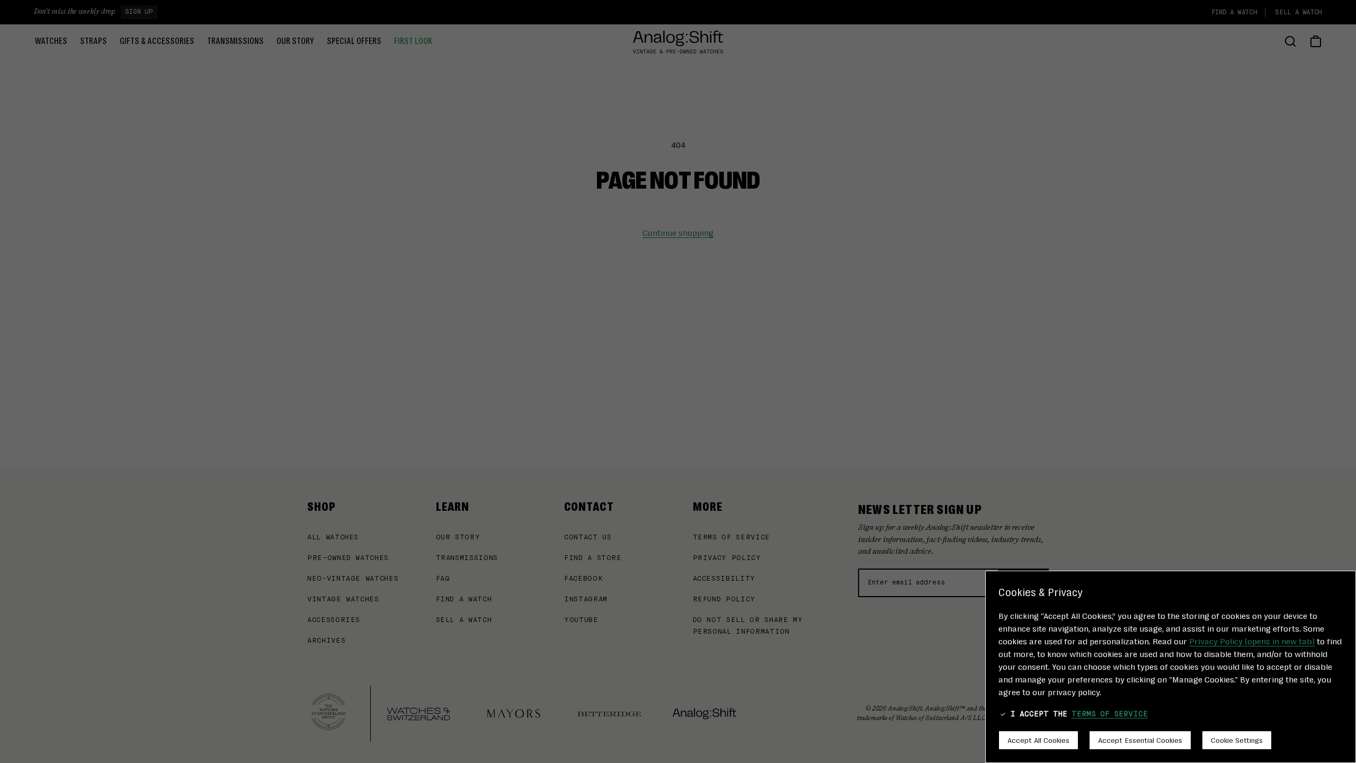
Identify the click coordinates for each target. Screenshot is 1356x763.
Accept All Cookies (1038, 739)
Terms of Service (1110, 714)
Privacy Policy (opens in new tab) (1252, 641)
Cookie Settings (1237, 739)
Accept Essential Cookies (1140, 739)
